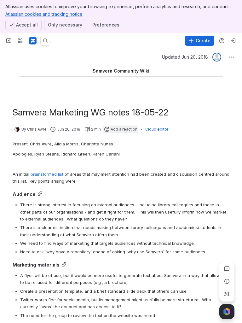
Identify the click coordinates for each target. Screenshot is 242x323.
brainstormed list (47, 174)
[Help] (222, 41)
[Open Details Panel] (227, 281)
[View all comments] (227, 269)
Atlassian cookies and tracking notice (44, 14)
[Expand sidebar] (9, 41)
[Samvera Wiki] (33, 41)
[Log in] (233, 41)
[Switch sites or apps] (20, 41)
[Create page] (227, 294)
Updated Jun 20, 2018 (185, 57)
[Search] (45, 41)
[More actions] (231, 57)
